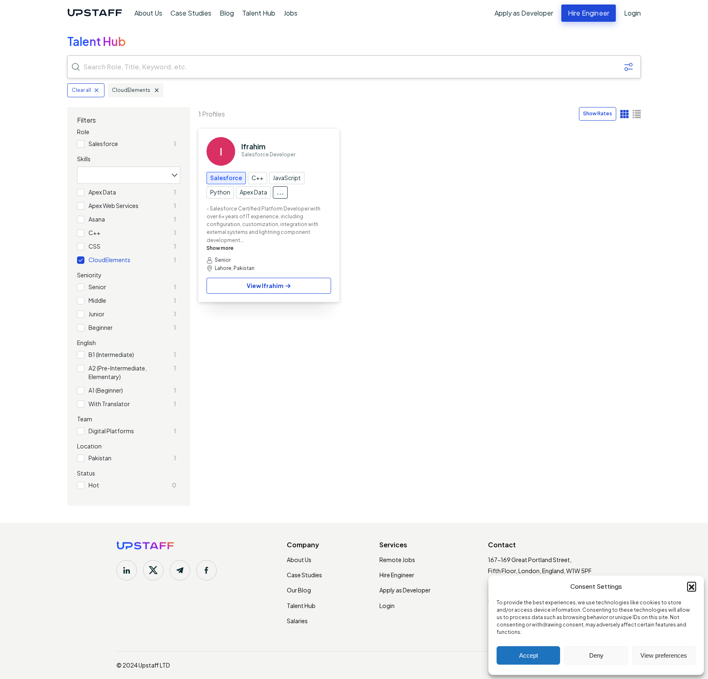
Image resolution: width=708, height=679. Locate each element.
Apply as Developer (524, 13)
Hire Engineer (396, 574)
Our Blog (299, 590)
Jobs (290, 13)
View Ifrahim (265, 285)
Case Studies (190, 13)
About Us (148, 13)
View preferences (663, 655)
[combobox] (128, 175)
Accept (528, 655)
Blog (227, 13)
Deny (596, 655)
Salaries (297, 620)
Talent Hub (258, 13)
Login (632, 13)
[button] (692, 586)
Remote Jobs (397, 559)
